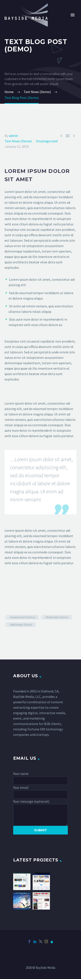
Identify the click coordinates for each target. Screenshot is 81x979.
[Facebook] (29, 941)
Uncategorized (47, 141)
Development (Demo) (22, 617)
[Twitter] (40, 941)
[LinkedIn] (35, 941)
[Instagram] (46, 941)
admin (13, 135)
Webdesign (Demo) (21, 624)
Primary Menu (72, 15)
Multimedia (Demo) (57, 617)
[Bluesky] (52, 941)
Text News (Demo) (18, 141)
